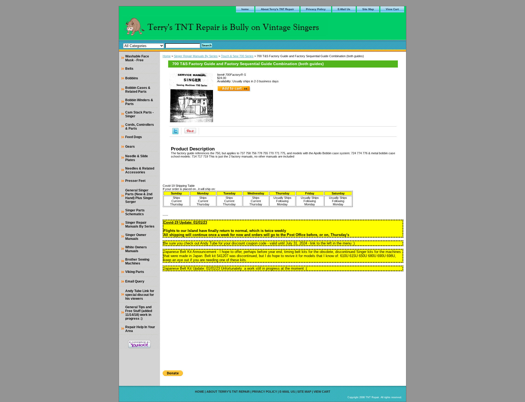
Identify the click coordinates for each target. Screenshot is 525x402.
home (245, 9)
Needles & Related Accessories (139, 170)
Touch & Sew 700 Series (237, 56)
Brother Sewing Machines (137, 261)
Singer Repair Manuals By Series (196, 56)
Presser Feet (135, 181)
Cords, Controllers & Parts (139, 126)
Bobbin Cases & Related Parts (137, 90)
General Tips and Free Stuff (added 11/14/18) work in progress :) (138, 313)
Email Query (134, 281)
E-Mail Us (344, 9)
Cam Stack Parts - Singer (139, 114)
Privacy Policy (316, 9)
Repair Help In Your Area (140, 329)
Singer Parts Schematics (135, 212)
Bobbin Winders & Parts (139, 102)
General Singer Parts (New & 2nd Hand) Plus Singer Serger (139, 196)
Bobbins (131, 78)
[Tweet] (175, 133)
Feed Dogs (133, 137)
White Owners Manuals (136, 249)
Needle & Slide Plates (136, 158)
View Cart (392, 9)
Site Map (368, 9)
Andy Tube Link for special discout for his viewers (139, 295)
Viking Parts (134, 272)
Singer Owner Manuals (135, 237)
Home (167, 56)
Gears (130, 146)
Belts (129, 69)
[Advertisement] (283, 319)
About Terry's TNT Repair (277, 9)
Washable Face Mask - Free (137, 58)
